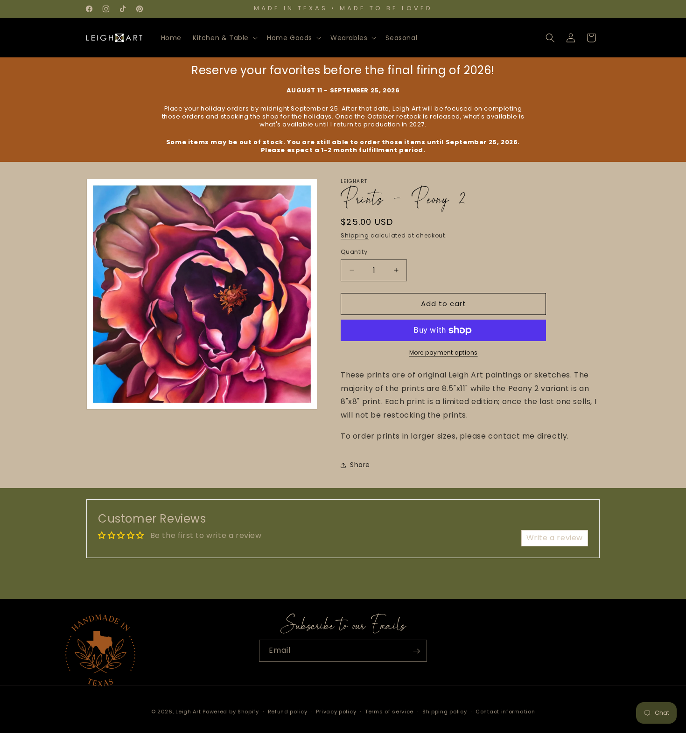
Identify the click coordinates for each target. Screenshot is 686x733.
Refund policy (288, 711)
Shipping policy (444, 711)
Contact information (505, 711)
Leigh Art (188, 711)
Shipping (355, 235)
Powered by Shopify (231, 711)
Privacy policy (336, 711)
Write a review (554, 537)
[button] (224, 38)
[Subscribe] (416, 651)
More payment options (443, 352)
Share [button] (360, 464)
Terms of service (389, 711)
